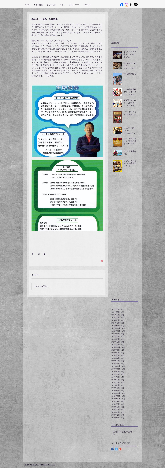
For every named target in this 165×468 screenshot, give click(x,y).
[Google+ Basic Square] (120, 449)
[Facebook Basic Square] (112, 449)
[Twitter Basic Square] (116, 449)
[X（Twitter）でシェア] (38, 254)
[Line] (136, 4)
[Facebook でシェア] (33, 254)
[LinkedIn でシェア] (44, 254)
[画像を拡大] (67, 121)
